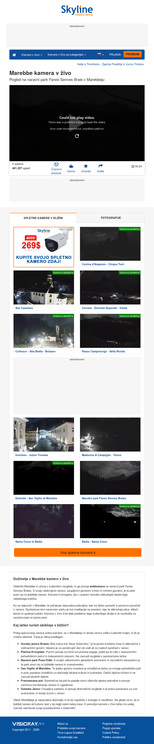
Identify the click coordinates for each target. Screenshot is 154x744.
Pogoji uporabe (111, 728)
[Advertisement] (77, 37)
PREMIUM (132, 54)
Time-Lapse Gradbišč (70, 732)
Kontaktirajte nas (67, 737)
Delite (100, 171)
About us (62, 723)
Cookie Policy (110, 732)
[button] (100, 54)
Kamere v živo (31, 55)
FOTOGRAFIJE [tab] (111, 218)
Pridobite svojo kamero (71, 728)
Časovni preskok (56, 171)
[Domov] (14, 54)
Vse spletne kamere (77, 552)
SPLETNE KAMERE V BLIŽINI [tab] (43, 218)
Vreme (71, 171)
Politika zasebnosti (113, 737)
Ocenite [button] (86, 171)
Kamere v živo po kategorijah (66, 54)
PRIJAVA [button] (115, 54)
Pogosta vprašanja (113, 723)
